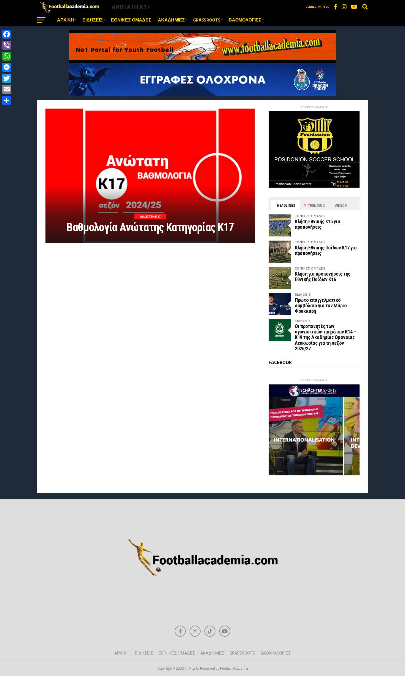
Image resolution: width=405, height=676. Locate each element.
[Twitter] (6, 78)
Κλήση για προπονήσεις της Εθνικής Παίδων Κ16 (322, 276)
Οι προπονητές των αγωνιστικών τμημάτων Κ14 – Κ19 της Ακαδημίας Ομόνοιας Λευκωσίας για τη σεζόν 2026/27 (325, 337)
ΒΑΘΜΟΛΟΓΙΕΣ (245, 20)
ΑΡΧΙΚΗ (65, 20)
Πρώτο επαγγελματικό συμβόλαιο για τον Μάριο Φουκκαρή (321, 305)
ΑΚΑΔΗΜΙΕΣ (171, 20)
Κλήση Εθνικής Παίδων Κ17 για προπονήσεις (326, 250)
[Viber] (6, 45)
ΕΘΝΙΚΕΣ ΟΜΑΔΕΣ (131, 20)
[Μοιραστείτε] (6, 100)
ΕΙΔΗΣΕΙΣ (92, 20)
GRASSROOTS (206, 20)
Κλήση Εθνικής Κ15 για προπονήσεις (317, 224)
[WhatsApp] (6, 56)
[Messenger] (6, 67)
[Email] (6, 89)
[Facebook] (6, 34)
